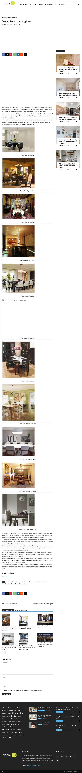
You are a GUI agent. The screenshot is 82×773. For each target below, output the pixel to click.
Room (25, 583)
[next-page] (5, 652)
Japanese (12, 726)
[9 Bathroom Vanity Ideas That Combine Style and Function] (68, 111)
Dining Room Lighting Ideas (43, 581)
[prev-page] (3, 652)
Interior (4, 726)
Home (18, 721)
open (12, 732)
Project (20, 732)
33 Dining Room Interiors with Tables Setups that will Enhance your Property (9, 628)
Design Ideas (59, 730)
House (13, 724)
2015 (3, 707)
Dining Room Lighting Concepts (30, 581)
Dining (7, 581)
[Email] (25, 54)
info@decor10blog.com (34, 765)
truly (23, 735)
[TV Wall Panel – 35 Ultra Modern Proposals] (33, 709)
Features (13, 719)
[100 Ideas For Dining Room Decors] (45, 619)
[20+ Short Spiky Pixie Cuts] (33, 725)
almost (14, 707)
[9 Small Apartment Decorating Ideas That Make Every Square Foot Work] (68, 135)
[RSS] (74, 1)
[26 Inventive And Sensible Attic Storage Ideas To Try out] (33, 717)
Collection (4, 713)
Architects (5, 710)
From (17, 719)
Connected (18, 713)
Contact (62, 4)
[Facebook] (66, 1)
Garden (9, 721)
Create (3, 716)
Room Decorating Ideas (11, 735)
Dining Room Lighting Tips (7, 583)
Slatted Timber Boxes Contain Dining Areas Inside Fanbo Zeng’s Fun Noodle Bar (45, 644)
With (10, 737)
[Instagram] (68, 1)
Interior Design (38, 4)
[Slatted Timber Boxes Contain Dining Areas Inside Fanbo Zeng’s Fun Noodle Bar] (45, 637)
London (19, 730)
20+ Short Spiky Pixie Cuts (43, 722)
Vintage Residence (7, 577)
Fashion (40, 724)
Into (8, 726)
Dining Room (4, 624)
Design (14, 716)
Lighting (20, 583)
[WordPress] (79, 1)
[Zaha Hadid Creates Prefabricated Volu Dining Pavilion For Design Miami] (10, 639)
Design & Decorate (5, 17)
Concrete (9, 713)
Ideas (16, 583)
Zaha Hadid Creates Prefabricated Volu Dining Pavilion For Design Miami (10, 647)
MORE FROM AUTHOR (21, 610)
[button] (78, 4)
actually (7, 707)
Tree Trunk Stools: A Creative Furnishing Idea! (42, 604)
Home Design (49, 4)
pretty (16, 732)
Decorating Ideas (25, 4)
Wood (14, 737)
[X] (76, 1)
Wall (3, 737)
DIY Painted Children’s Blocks (9, 603)
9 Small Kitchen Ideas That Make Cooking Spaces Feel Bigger (67, 165)
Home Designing (6, 724)
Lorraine (61, 73)
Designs (20, 716)
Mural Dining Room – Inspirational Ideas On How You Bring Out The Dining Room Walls (27, 647)
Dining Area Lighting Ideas (16, 581)
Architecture (12, 710)
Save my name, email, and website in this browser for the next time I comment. (22, 690)
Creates (8, 716)
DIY (56, 4)
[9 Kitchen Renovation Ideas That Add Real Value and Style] (68, 87)
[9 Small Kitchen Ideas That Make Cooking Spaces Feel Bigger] (68, 159)
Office (8, 732)
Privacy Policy (69, 771)
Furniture (4, 721)
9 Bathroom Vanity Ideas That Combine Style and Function (68, 118)
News (64, 771)
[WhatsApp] (14, 54)
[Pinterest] (71, 1)
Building (18, 710)
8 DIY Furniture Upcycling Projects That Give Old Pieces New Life (68, 69)
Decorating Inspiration (42, 623)
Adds (11, 707)
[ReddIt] (21, 54)
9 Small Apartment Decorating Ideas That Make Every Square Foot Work (68, 141)
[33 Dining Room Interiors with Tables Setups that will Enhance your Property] (10, 620)
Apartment (19, 707)
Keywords (7, 729)
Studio (19, 735)
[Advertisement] (41, 10)
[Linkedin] (18, 54)
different (5, 719)
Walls (6, 737)
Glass (13, 721)
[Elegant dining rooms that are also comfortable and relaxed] (27, 620)
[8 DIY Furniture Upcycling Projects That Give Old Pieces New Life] (68, 63)
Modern (4, 732)
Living (14, 729)
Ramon (4, 24)
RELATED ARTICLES (8, 610)
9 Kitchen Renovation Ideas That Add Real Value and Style (68, 94)
